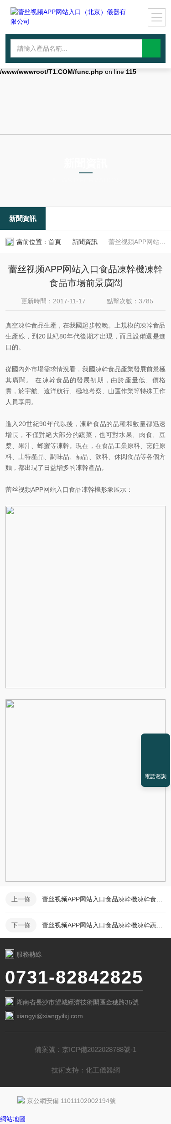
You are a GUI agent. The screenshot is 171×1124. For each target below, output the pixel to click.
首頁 (54, 241)
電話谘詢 (155, 776)
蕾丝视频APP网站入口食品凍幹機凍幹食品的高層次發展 (104, 899)
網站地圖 (13, 1119)
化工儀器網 (103, 1070)
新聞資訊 (22, 218)
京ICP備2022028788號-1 (99, 1049)
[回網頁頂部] (155, 743)
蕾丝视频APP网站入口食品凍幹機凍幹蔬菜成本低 (104, 925)
